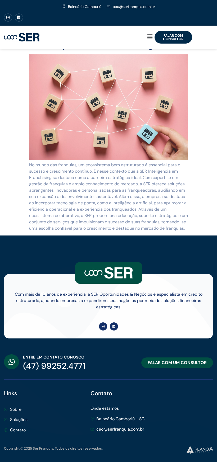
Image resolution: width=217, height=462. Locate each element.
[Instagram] (8, 17)
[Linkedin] (19, 17)
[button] (149, 37)
